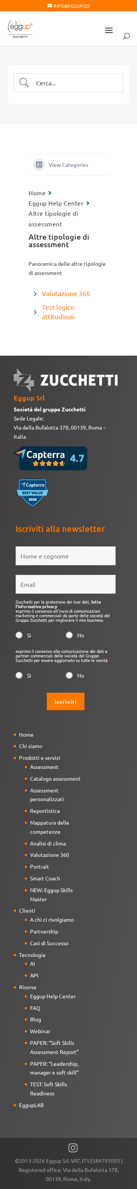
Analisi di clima (48, 843)
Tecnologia (32, 954)
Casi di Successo (49, 943)
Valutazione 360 (66, 293)
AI (32, 963)
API (34, 975)
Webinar (40, 1030)
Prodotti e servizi (40, 757)
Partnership (44, 931)
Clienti (27, 910)
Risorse (28, 987)
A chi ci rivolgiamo (52, 919)
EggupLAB (31, 1104)
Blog (35, 1019)
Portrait (39, 866)
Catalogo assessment (55, 778)
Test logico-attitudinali (59, 312)
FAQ (35, 1007)
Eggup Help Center (56, 203)
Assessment (44, 766)
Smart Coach (45, 878)
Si (29, 635)
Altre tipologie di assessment (53, 218)
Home (37, 192)
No (80, 635)
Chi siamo (30, 745)
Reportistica (45, 810)
